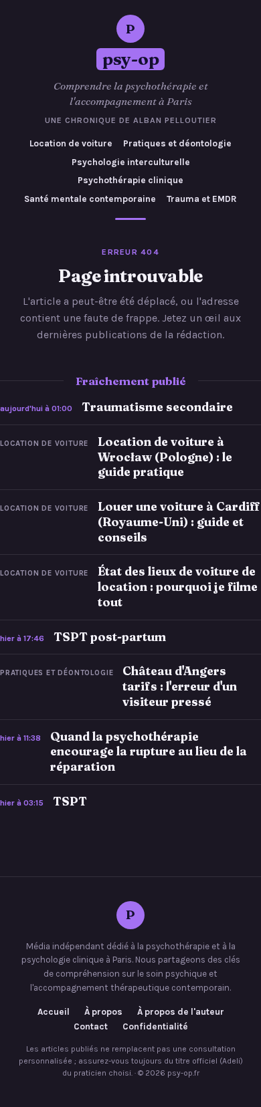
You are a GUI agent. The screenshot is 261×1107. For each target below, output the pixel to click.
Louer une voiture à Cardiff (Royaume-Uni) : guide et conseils (179, 521)
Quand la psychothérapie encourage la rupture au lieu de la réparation (148, 751)
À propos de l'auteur (180, 1012)
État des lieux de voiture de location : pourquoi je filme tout (178, 586)
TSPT (70, 801)
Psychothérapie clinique (130, 180)
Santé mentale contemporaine (90, 199)
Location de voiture (70, 143)
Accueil (53, 1012)
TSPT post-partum (110, 637)
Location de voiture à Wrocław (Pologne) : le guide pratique (165, 457)
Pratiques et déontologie (177, 143)
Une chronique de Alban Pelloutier (131, 120)
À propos (103, 1012)
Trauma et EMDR (202, 199)
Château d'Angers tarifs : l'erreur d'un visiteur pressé (179, 686)
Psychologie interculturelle (131, 162)
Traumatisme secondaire (157, 407)
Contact (91, 1026)
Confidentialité (155, 1026)
